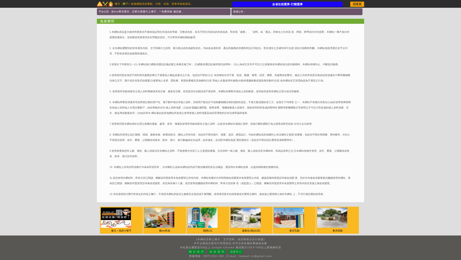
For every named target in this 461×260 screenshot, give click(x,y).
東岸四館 (338, 230)
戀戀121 (207, 230)
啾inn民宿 (164, 230)
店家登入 (236, 251)
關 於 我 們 (196, 251)
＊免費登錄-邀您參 (170, 11)
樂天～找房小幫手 (121, 230)
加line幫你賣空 (120, 11)
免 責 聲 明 (217, 251)
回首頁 (357, 4)
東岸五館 (294, 230)
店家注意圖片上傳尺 (144, 11)
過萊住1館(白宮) (251, 230)
